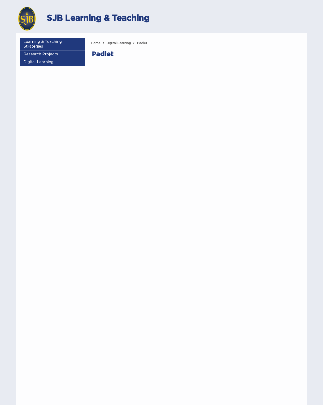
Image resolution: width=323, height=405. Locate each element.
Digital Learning (38, 62)
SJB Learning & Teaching (98, 18)
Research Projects (40, 54)
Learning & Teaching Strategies (42, 44)
